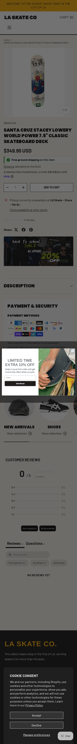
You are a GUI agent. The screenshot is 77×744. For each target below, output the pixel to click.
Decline (36, 725)
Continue (20, 383)
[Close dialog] (72, 351)
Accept (36, 715)
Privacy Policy (34, 705)
